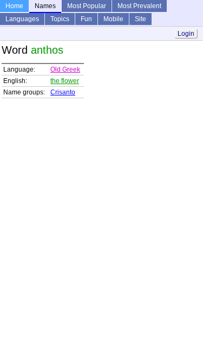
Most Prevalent (139, 6)
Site (140, 19)
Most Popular (86, 6)
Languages (22, 19)
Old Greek (65, 69)
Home (14, 6)
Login (186, 33)
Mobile (113, 19)
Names (45, 6)
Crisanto (62, 92)
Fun (86, 19)
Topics (59, 19)
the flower (64, 81)
